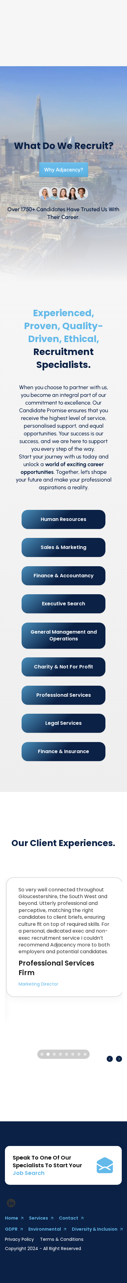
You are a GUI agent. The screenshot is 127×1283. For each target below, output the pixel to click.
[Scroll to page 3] (54, 1054)
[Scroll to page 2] (48, 1054)
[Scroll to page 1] (41, 1054)
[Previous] (110, 1059)
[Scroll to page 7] (79, 1054)
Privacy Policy (19, 1239)
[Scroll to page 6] (73, 1054)
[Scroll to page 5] (66, 1054)
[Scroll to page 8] (86, 1054)
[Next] (119, 1059)
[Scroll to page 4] (60, 1054)
